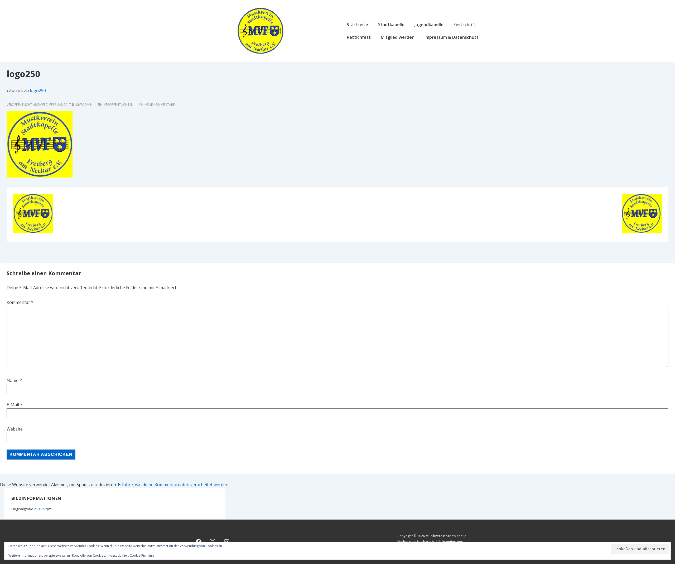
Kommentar (20, 302)
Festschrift (465, 24)
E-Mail (13, 405)
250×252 (40, 508)
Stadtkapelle (391, 24)
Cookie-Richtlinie (142, 555)
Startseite (357, 24)
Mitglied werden (397, 37)
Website (15, 429)
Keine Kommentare (159, 104)
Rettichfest (359, 37)
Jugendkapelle (428, 24)
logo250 (38, 90)
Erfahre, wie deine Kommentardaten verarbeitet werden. (173, 484)
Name (12, 380)
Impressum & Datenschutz (452, 37)
